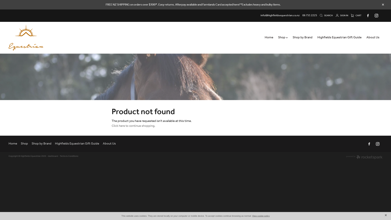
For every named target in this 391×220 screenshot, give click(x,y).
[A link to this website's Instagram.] (376, 15)
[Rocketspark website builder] (364, 157)
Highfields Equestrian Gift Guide (339, 37)
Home (269, 37)
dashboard (53, 156)
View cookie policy (261, 216)
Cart (358, 15)
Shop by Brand (302, 37)
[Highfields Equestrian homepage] (46, 38)
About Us (372, 37)
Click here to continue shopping (133, 126)
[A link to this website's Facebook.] (368, 15)
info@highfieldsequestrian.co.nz (280, 15)
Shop (282, 37)
